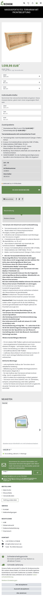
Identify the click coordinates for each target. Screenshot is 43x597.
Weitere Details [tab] (9, 218)
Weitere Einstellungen (9, 580)
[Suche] (24, 3)
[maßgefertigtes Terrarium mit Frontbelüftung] (21, 42)
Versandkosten (19, 70)
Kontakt (6, 509)
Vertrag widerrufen (10, 500)
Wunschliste (9, 199)
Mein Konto (7, 490)
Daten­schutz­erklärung (11, 528)
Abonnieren (37, 473)
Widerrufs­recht (8, 525)
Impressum (7, 531)
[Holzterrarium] (6, 3)
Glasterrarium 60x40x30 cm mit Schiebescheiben (20, 444)
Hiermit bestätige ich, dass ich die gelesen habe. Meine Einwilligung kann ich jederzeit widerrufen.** (20, 479)
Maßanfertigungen (10, 512)
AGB (4, 522)
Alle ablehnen (21, 593)
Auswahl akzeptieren (21, 589)
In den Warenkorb (20, 190)
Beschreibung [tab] (9, 211)
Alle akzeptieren (21, 585)
